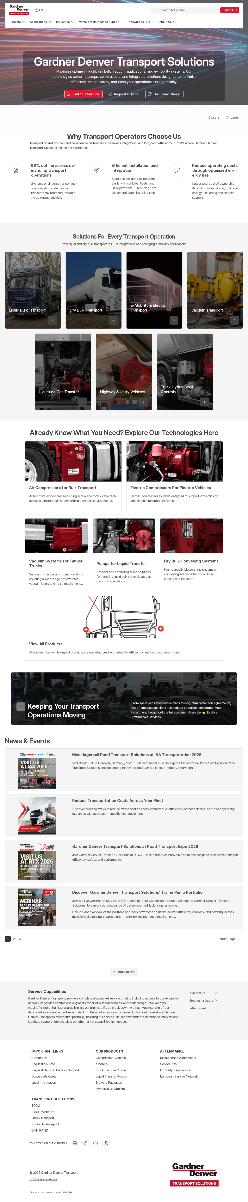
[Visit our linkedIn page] (74, 1143)
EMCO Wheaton (42, 1112)
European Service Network (179, 1076)
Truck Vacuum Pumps (111, 1070)
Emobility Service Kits (175, 1070)
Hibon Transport (42, 1118)
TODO (35, 1106)
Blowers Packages (109, 1082)
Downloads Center (44, 1076)
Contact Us (39, 1058)
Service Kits (168, 1064)
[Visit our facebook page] (85, 1143)
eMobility (102, 1064)
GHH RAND (39, 1130)
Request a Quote (43, 1064)
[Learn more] (52, 320)
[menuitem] (17, 22)
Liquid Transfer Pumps (111, 1076)
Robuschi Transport (45, 1124)
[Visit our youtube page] (95, 1143)
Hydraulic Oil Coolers (110, 1089)
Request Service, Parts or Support (55, 1070)
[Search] (155, 10)
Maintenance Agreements (178, 1058)
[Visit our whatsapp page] (106, 1143)
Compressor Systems (111, 1058)
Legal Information (43, 1082)
